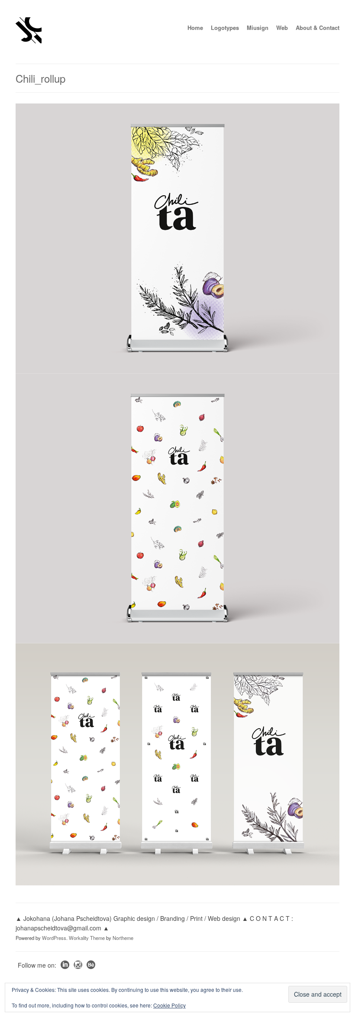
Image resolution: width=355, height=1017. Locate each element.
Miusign (257, 27)
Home (195, 27)
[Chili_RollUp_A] (177, 508)
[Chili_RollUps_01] (177, 764)
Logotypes (225, 27)
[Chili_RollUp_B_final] (177, 238)
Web (282, 27)
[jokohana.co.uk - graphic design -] (29, 40)
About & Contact (317, 27)
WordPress (54, 937)
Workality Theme (87, 937)
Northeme (123, 937)
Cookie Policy (169, 1005)
